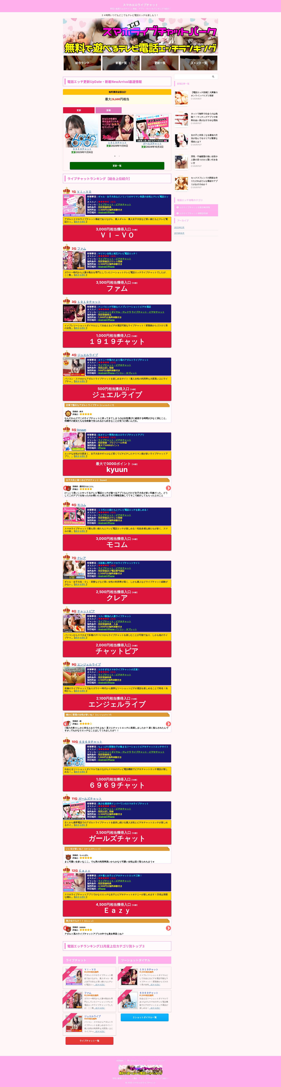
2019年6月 (179, 233)
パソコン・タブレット (126, 373)
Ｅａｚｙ (84, 870)
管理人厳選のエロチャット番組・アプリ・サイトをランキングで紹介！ (140, 1078)
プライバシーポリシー (156, 1060)
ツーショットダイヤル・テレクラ (114, 312)
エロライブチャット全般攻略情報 (194, 207)
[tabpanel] (82, 131)
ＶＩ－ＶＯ (152, 148)
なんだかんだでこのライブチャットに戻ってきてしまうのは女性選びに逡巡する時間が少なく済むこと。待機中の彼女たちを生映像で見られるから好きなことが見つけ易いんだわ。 (116, 413)
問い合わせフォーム (135, 1060)
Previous (66, 136)
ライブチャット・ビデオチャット (114, 204)
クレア (81, 558)
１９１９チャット (89, 302)
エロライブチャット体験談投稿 (193, 213)
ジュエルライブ (87, 355)
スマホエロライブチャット (140, 5)
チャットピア (86, 611)
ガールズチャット (90, 798)
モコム (117, 141)
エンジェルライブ (82, 143)
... (72, 221)
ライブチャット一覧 (89, 1040)
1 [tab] (114, 156)
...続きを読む (99, 985)
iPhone (111, 212)
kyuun (81, 430)
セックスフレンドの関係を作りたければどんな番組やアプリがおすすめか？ (204, 181)
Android (102, 212)
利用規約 (120, 1060)
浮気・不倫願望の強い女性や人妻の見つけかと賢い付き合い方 (204, 159)
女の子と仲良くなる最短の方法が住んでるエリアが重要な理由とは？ (204, 138)
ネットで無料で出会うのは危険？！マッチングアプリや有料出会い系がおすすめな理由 (204, 116)
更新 (79, 110)
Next (165, 136)
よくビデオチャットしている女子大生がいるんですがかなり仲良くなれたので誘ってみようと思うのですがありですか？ (116, 488)
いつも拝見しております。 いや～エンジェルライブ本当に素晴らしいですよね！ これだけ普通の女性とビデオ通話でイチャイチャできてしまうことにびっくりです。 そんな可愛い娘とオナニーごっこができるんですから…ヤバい (117, 723)
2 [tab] (119, 156)
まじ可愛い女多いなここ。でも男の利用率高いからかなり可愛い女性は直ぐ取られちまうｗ (110, 855)
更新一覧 (117, 165)
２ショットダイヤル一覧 (145, 1017)
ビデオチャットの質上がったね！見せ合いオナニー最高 (92, 927)
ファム (81, 248)
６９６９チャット (90, 741)
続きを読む (80, 221)
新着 (108, 110)
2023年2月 (179, 227)
